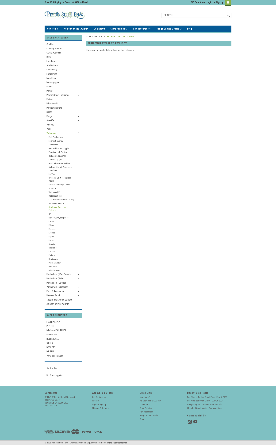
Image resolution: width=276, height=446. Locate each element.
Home (88, 36)
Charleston (53, 248)
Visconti (50, 124)
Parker (49, 90)
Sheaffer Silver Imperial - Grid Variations (204, 408)
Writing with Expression (57, 287)
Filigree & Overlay (56, 141)
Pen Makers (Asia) (55, 278)
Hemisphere (53, 259)
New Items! (52, 28)
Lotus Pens (51, 73)
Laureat (52, 233)
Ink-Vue (52, 174)
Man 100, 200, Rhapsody (58, 218)
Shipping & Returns (100, 408)
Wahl (48, 128)
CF (50, 214)
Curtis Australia (53, 52)
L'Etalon (52, 251)
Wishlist (95, 401)
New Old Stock (53, 295)
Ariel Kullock (52, 65)
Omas (49, 86)
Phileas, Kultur (55, 263)
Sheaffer (50, 120)
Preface (52, 255)
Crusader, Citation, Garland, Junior (60, 179)
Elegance (52, 229)
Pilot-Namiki (52, 103)
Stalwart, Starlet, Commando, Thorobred (61, 169)
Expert (51, 236)
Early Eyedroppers (56, 137)
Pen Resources (141, 28)
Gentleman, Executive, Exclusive (58, 209)
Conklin (50, 44)
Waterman (51, 133)
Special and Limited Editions (59, 299)
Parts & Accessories (55, 291)
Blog (189, 28)
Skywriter (52, 188)
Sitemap (73, 443)
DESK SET (50, 347)
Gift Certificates (99, 397)
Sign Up (219, 2)
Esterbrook (51, 61)
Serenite (52, 244)
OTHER (49, 343)
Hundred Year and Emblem (59, 163)
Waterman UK (54, 192)
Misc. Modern (54, 270)
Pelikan (49, 99)
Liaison (51, 240)
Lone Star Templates (118, 443)
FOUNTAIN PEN (53, 321)
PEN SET (50, 326)
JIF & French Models (57, 203)
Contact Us (99, 28)
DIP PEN (50, 351)
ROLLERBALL (52, 338)
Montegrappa (52, 82)
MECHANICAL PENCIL (56, 330)
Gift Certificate (198, 2)
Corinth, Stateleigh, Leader (59, 184)
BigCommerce (93, 443)
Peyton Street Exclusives (57, 95)
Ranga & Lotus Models (168, 28)
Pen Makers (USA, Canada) (58, 274)
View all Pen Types (54, 355)
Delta (48, 57)
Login (209, 2)
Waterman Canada (56, 196)
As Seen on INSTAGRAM (76, 28)
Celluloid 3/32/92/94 (57, 156)
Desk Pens (53, 266)
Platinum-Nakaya (54, 107)
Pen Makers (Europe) (56, 282)
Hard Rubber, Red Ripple (59, 148)
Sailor (49, 112)
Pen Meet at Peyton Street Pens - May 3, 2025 (207, 397)
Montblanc (51, 78)
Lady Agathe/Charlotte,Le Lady (61, 199)
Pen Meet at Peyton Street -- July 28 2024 (205, 401)
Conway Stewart (54, 48)
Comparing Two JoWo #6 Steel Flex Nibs (204, 404)
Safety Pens (53, 144)
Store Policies (117, 28)
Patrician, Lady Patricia (58, 152)
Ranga (49, 116)
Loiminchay (51, 69)
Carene (51, 221)
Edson (51, 225)
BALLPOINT (51, 334)
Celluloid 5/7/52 (55, 159)
